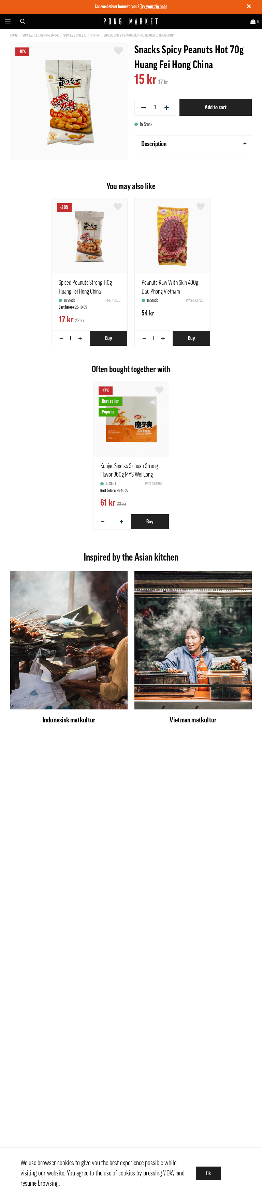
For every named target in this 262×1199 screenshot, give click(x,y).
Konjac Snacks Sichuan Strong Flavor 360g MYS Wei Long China (129, 474)
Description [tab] (153, 144)
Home (14, 35)
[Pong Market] (131, 21)
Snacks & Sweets (74, 35)
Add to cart (216, 107)
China (95, 35)
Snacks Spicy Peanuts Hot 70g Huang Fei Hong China (139, 35)
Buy (108, 338)
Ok (208, 1173)
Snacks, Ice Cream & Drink (41, 35)
